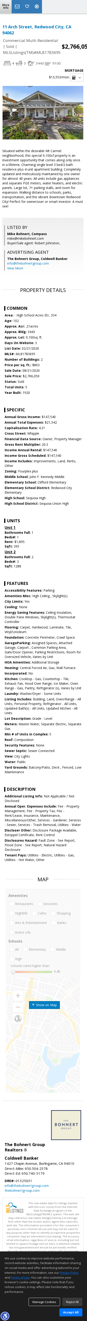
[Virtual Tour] (37, 6)
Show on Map (46, 1005)
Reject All (72, 1302)
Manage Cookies (44, 1302)
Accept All (71, 1312)
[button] (5, 1316)
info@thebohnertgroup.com (28, 263)
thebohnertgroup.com (22, 1190)
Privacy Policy (69, 1273)
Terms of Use (20, 1277)
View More (15, 268)
